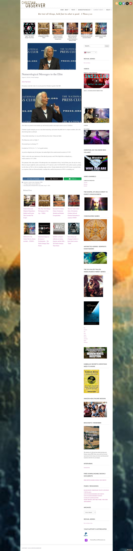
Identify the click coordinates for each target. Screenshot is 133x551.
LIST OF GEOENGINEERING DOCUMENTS (94, 494)
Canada (85, 329)
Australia (86, 338)
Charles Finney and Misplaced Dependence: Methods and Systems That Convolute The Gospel (29, 213)
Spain (85, 335)
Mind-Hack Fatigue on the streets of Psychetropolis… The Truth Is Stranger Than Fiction (43, 241)
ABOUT (66, 9)
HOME (62, 9)
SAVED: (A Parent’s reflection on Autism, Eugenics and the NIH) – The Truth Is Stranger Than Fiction (59, 241)
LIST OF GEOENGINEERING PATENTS (93, 495)
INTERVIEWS (87, 467)
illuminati (37, 182)
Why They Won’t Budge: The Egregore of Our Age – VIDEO (44, 211)
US (84, 328)
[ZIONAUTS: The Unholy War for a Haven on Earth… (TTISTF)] (29, 233)
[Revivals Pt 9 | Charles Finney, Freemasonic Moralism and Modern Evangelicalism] (59, 205)
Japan (85, 340)
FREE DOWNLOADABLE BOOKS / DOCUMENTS (95, 480)
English (88, 52)
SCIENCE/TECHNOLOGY (84, 9)
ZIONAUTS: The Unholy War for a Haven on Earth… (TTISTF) (29, 239)
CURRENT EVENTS (98, 9)
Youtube (85, 182)
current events (31, 182)
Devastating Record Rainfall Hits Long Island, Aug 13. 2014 (37, 185)
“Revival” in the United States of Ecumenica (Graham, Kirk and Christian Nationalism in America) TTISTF (73, 213)
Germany (86, 342)
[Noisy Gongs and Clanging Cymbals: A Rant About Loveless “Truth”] (74, 233)
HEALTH (108, 9)
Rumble (85, 186)
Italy (85, 333)
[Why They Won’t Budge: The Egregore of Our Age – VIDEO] (44, 205)
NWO (41, 182)
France (85, 337)
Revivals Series (87, 62)
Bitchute (85, 184)
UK (84, 331)
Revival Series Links (88, 523)
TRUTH (73, 9)
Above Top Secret (26, 82)
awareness (26, 182)
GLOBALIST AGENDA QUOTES (91, 497)
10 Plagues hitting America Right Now (32, 184)
